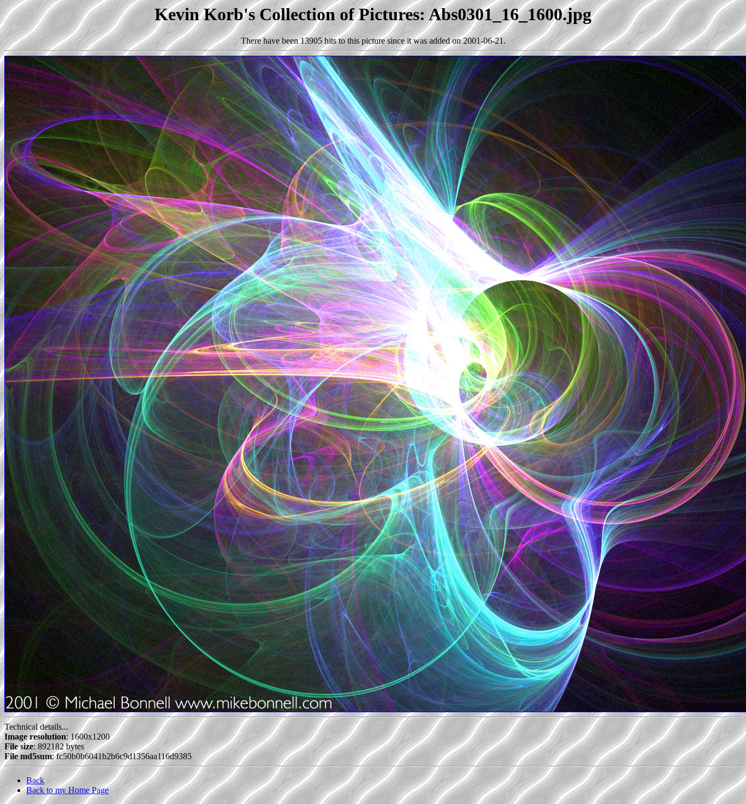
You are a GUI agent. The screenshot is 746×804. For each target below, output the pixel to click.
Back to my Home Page (67, 790)
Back (35, 780)
